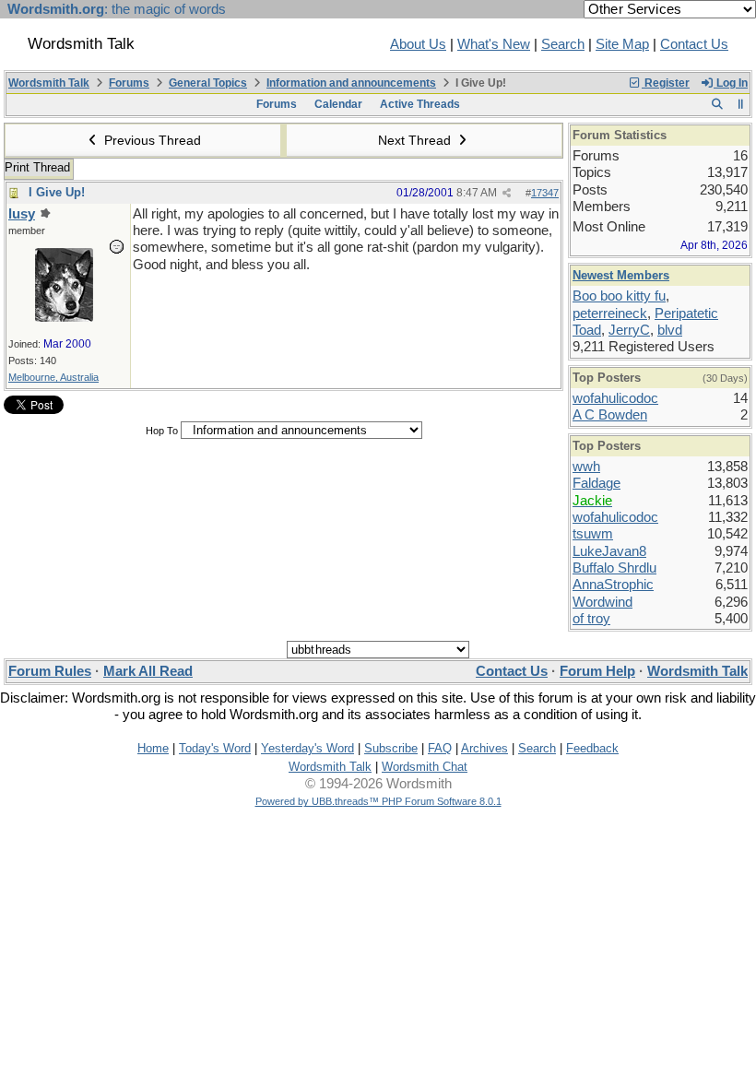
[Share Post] (506, 193)
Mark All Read (148, 671)
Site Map (622, 44)
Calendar (338, 104)
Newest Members (621, 275)
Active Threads (420, 104)
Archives (484, 748)
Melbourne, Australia (53, 377)
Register (666, 83)
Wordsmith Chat (424, 767)
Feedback (592, 748)
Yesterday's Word (307, 748)
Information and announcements (351, 83)
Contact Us (694, 44)
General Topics (208, 83)
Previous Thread (150, 140)
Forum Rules (49, 671)
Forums (129, 83)
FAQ (440, 748)
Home (153, 748)
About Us (418, 44)
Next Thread (416, 140)
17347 (545, 192)
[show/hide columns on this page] (740, 104)
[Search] (717, 104)
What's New (493, 44)
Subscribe (391, 748)
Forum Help (597, 671)
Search (563, 44)
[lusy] (64, 317)
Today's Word (215, 748)
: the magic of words (116, 9)
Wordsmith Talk (48, 83)
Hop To (162, 430)
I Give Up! (57, 192)
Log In (731, 83)
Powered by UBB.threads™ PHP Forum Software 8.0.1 (378, 801)
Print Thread (37, 167)
